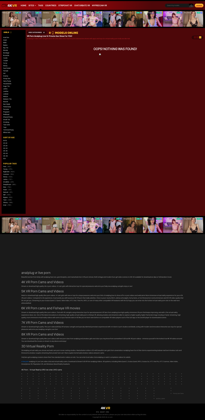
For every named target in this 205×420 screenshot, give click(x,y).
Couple (5, 60)
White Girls (6, 132)
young (7, 169)
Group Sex (6, 78)
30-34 (5, 148)
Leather (5, 91)
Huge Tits (6, 86)
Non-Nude (6, 104)
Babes (5, 45)
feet (7, 166)
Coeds (5, 58)
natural (7, 192)
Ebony (5, 66)
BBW (4, 43)
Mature (5, 96)
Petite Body (7, 107)
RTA (97, 412)
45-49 (5, 156)
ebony (7, 177)
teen (7, 200)
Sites (31, 5)
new (7, 187)
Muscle (5, 102)
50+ (4, 158)
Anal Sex (6, 37)
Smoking (6, 122)
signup (199, 5)
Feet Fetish (7, 68)
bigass (7, 197)
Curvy (5, 63)
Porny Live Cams (178, 393)
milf (7, 195)
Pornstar (6, 109)
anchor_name (160, 398)
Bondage (6, 53)
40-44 (5, 153)
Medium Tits (7, 99)
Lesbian (5, 94)
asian (7, 190)
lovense (8, 174)
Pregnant (6, 112)
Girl (4, 73)
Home (23, 5)
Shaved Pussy (8, 117)
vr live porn (25, 361)
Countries (50, 5)
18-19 (5, 140)
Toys (4, 127)
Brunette (6, 55)
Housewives (7, 84)
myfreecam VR (99, 5)
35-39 (5, 151)
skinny (8, 202)
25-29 (5, 146)
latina (7, 179)
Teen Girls (6, 125)
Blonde (5, 50)
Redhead (6, 114)
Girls (7, 32)
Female (5, 71)
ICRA (107, 412)
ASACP (102, 412)
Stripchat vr (65, 5)
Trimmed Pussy (8, 130)
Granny (5, 76)
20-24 (5, 143)
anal (7, 205)
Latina (5, 89)
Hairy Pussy (7, 81)
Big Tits (5, 48)
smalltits (8, 182)
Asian (5, 40)
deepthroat (9, 184)
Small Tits (6, 120)
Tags (40, 5)
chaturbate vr (82, 5)
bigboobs (9, 172)
